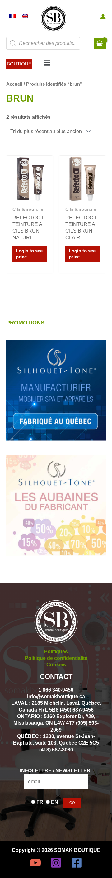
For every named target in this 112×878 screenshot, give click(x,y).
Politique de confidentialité (56, 658)
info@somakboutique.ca (56, 696)
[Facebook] (76, 862)
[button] (19, 64)
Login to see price (29, 253)
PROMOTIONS (25, 322)
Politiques (56, 651)
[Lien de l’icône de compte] (103, 16)
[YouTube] (35, 862)
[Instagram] (56, 862)
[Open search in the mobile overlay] (43, 43)
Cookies (56, 664)
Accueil (14, 84)
